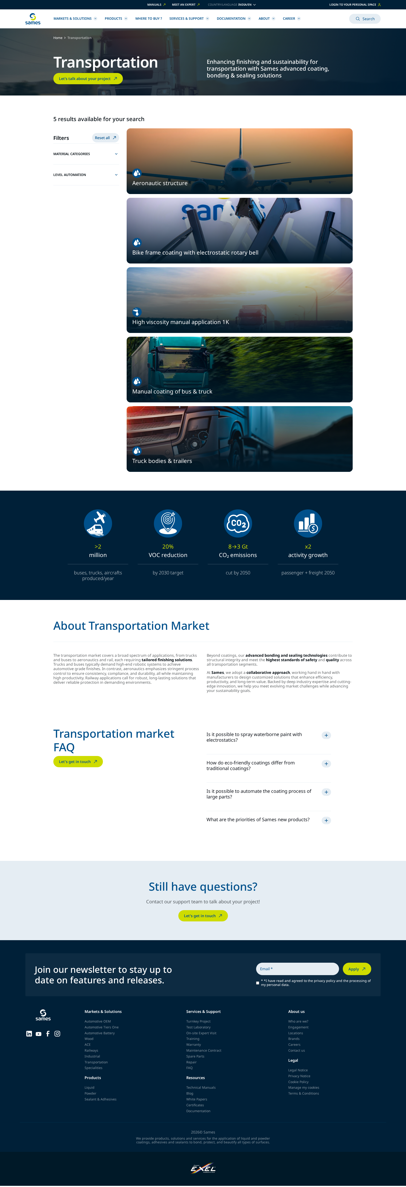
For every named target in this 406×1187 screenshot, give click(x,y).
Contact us (296, 1050)
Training (192, 1038)
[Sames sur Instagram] (57, 1033)
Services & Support (186, 18)
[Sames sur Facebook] (48, 1033)
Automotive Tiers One (102, 1027)
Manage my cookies (303, 1087)
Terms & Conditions (303, 1093)
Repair (191, 1062)
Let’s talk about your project (85, 78)
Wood (89, 1038)
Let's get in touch (75, 761)
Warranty (193, 1044)
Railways (91, 1050)
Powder (90, 1093)
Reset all (102, 137)
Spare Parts (195, 1056)
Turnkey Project (198, 1021)
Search (369, 18)
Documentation (231, 18)
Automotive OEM (98, 1021)
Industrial (92, 1056)
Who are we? (298, 1021)
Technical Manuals (201, 1087)
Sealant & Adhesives (101, 1099)
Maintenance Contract (203, 1050)
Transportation (96, 1062)
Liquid (89, 1087)
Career (289, 18)
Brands (294, 1038)
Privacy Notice (299, 1076)
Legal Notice (298, 1070)
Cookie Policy (298, 1082)
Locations (295, 1033)
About (264, 18)
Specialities (93, 1067)
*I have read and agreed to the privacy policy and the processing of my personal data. (316, 983)
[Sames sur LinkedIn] (29, 1033)
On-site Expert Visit (201, 1033)
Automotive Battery (100, 1033)
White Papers (196, 1099)
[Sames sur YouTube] (38, 1033)
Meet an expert (183, 5)
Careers (294, 1044)
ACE (88, 1044)
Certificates (195, 1105)
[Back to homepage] (32, 18)
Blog (189, 1093)
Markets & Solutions (73, 18)
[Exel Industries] (203, 1168)
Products (113, 18)
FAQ (189, 1067)
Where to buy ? (148, 18)
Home (57, 38)
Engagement (298, 1027)
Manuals (154, 5)
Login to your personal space (352, 5)
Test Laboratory (198, 1027)
